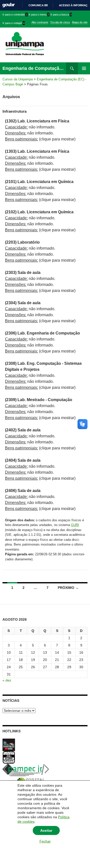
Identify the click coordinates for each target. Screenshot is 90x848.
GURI (75, 525)
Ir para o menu (39, 14)
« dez (6, 680)
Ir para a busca (61, 14)
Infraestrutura (14, 111)
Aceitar (46, 830)
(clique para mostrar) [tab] (40, 139)
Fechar (45, 841)
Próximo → (68, 588)
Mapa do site (80, 22)
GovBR (8, 5)
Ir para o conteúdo (14, 14)
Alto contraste (40, 22)
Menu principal (84, 68)
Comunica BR (38, 5)
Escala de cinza (60, 22)
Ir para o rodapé (13, 23)
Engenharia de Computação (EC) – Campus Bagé (34, 68)
